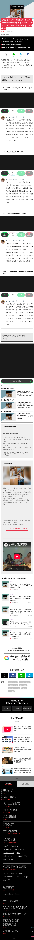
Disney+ (25, 877)
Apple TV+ (6, 880)
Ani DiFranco (12, 682)
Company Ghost (24, 682)
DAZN (18, 877)
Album (17, 894)
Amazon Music (19, 849)
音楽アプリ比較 (8, 859)
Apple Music (15, 846)
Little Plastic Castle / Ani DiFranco (12, 41)
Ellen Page (23, 685)
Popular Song (8, 894)
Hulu (12, 873)
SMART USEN (22, 856)
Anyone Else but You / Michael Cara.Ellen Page (16, 47)
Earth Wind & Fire (14, 688)
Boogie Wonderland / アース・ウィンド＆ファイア (16, 39)
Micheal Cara (13, 685)
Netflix (5, 873)
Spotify (5, 846)
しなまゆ (11, 691)
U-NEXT (19, 873)
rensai (24, 688)
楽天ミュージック (9, 856)
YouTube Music (8, 853)
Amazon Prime (8, 877)
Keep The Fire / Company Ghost (11, 44)
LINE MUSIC (7, 849)
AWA (18, 853)
